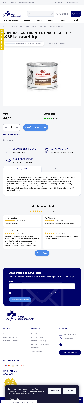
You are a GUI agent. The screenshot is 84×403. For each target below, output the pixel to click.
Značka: (56, 43)
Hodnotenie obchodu (42, 206)
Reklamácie (35, 348)
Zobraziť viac (42, 253)
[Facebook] (60, 344)
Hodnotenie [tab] (59, 169)
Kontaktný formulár (70, 352)
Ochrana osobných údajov (40, 344)
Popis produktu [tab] (22, 169)
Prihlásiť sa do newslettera (20, 299)
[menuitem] (12, 20)
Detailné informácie (10, 134)
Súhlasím (69, 391)
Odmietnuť (54, 391)
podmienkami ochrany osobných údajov (45, 293)
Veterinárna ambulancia (26, 3)
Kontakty (13, 3)
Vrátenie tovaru (36, 351)
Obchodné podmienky (38, 341)
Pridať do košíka (32, 127)
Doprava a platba (37, 337)
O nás (5, 3)
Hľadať (51, 14)
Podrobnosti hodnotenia (35, 43)
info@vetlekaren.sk (70, 334)
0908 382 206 (68, 339)
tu (33, 394)
